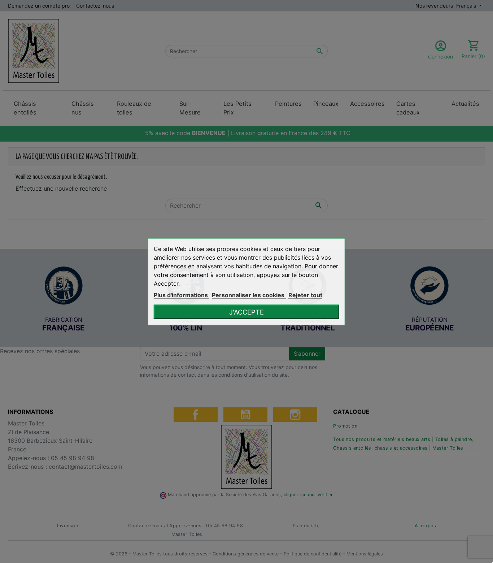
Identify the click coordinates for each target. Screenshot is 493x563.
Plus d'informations (181, 294)
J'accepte (246, 312)
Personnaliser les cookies (249, 294)
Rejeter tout (305, 294)
